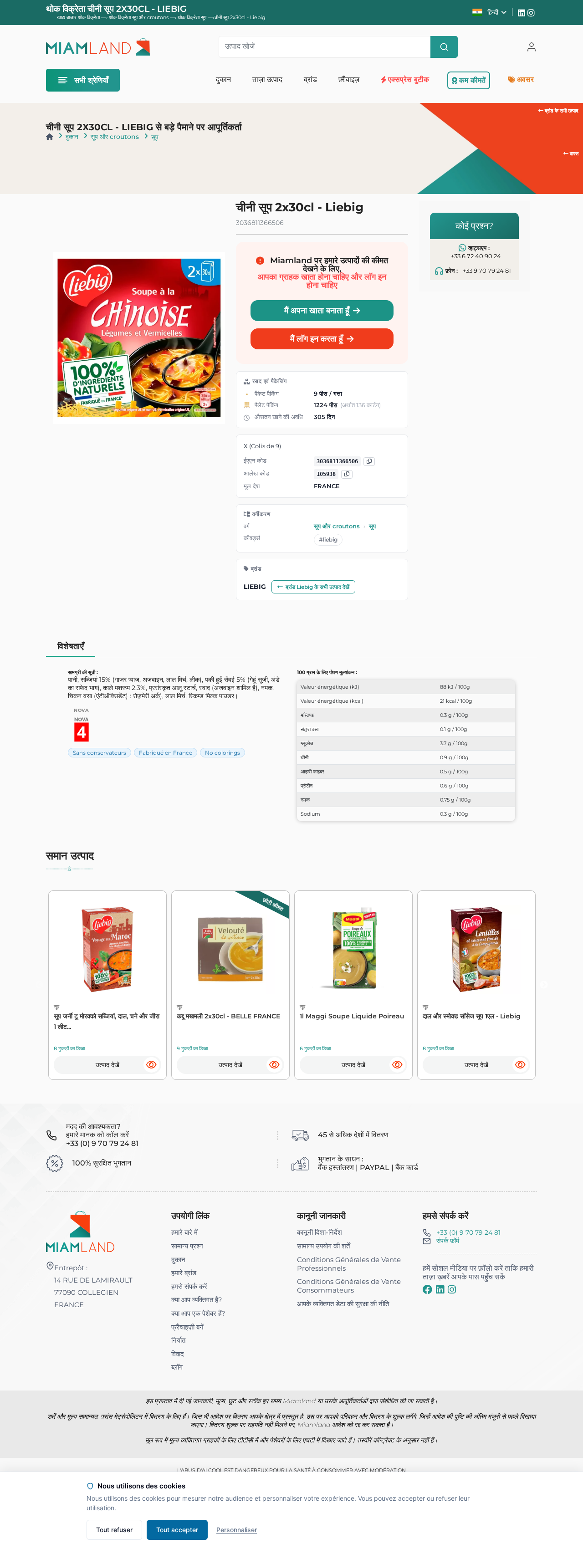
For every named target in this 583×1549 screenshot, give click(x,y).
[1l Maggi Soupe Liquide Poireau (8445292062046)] (353, 949)
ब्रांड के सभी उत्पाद (560, 110)
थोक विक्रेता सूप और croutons (139, 17)
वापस (573, 153)
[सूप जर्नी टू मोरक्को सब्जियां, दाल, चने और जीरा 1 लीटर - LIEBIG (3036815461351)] (107, 949)
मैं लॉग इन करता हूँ (316, 338)
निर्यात (178, 1340)
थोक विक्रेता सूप (193, 17)
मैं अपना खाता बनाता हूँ (316, 310)
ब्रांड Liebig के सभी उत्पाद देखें (317, 586)
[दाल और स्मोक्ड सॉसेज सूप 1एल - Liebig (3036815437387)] (476, 949)
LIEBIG (255, 587)
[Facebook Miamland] (427, 1289)
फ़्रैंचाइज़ (348, 79)
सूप (155, 137)
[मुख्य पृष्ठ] (49, 137)
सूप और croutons (115, 137)
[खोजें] (444, 47)
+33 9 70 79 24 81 (487, 270)
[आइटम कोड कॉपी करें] (347, 474)
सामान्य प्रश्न (187, 1246)
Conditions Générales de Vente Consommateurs (349, 1285)
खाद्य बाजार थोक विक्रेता (78, 17)
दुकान (72, 137)
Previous (39, 985)
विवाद (177, 1354)
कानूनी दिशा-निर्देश (319, 1232)
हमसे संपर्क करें (189, 1286)
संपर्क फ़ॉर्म (447, 1240)
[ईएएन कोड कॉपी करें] (369, 461)
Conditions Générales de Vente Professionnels (349, 1264)
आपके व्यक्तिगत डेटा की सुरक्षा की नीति (343, 1303)
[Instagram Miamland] (532, 12)
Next (543, 985)
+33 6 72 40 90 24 (476, 255)
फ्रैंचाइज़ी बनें (187, 1327)
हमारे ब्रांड (183, 1272)
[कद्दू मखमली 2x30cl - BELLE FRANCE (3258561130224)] (230, 949)
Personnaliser (236, 1530)
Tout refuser (114, 1530)
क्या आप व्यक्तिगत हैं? (196, 1299)
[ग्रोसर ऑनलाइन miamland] (98, 47)
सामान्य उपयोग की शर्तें (323, 1246)
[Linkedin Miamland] (522, 12)
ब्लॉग (177, 1367)
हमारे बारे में (184, 1232)
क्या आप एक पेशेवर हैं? (198, 1313)
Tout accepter (177, 1530)
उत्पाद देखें (107, 1065)
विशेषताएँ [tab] (70, 646)
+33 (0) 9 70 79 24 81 (468, 1232)
